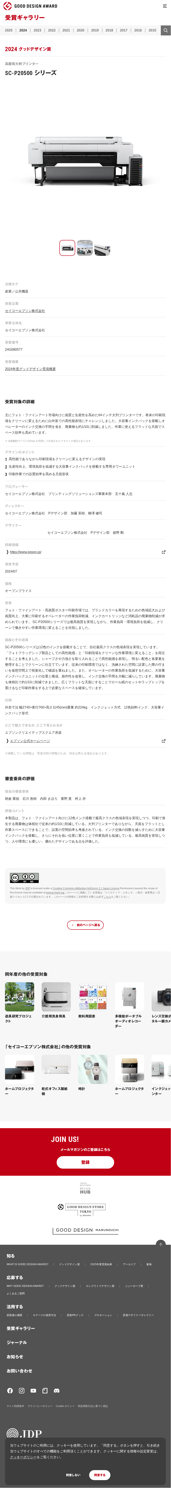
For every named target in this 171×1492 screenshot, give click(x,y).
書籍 (149, 1264)
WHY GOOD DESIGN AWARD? (25, 1286)
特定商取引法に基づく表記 (93, 1406)
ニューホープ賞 (134, 1286)
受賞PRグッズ (75, 1315)
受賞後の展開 (14, 1315)
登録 (85, 1162)
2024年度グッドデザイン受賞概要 (30, 369)
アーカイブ (129, 1264)
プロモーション (103, 1315)
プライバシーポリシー (39, 1406)
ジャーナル (17, 1342)
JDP (27, 888)
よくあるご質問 (16, 1293)
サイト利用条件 (15, 1406)
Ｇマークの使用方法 (44, 1315)
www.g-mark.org (55, 892)
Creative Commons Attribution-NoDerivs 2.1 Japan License (86, 888)
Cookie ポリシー (65, 1406)
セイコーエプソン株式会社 (25, 311)
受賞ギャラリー (21, 1328)
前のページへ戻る (88, 925)
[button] (67, 248)
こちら (107, 896)
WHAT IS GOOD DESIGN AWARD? (27, 1264)
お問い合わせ (19, 1371)
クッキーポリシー (23, 1457)
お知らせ (15, 1356)
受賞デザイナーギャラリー (138, 1315)
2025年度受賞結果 (101, 1264)
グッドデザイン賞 (69, 1264)
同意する (99, 1475)
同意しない (73, 1475)
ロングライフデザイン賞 (100, 1286)
